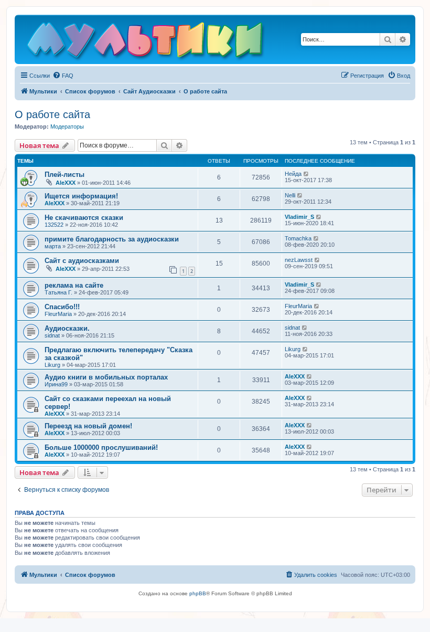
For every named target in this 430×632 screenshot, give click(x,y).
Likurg (52, 365)
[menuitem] (62, 75)
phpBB (197, 593)
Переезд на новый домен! (88, 426)
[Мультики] (146, 42)
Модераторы (67, 126)
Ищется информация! (81, 196)
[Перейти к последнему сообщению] (306, 174)
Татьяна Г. (58, 292)
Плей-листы (64, 174)
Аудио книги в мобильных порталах (106, 377)
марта (53, 246)
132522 (54, 225)
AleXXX (66, 183)
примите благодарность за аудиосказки (112, 239)
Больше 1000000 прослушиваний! (101, 447)
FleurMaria (58, 314)
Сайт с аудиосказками (82, 261)
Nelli (290, 195)
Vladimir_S (299, 217)
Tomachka (298, 238)
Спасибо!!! (62, 307)
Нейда (293, 174)
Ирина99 (56, 384)
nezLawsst (299, 260)
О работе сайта (52, 114)
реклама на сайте (74, 285)
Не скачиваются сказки (84, 218)
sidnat (52, 335)
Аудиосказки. (67, 328)
